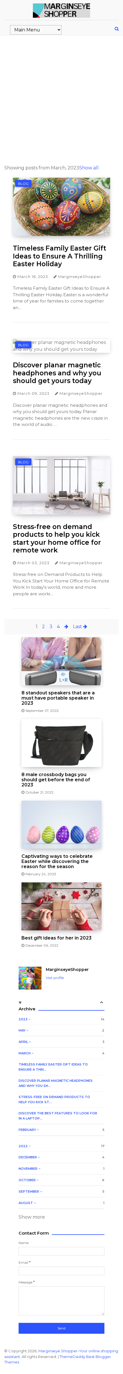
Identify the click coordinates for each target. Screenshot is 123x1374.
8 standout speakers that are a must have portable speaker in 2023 (58, 698)
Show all (89, 168)
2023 (23, 1019)
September (29, 1191)
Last (78, 626)
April (24, 1042)
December (28, 1157)
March (25, 1053)
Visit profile (55, 978)
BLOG (23, 183)
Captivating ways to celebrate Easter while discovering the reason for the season (57, 861)
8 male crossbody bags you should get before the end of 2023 (55, 780)
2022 (24, 1146)
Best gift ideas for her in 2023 (56, 938)
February (28, 1130)
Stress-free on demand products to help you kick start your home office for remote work (57, 538)
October (28, 1180)
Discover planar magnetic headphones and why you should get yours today (57, 373)
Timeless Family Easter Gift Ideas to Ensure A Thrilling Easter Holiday (59, 256)
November (28, 1169)
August (26, 1203)
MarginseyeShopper (67, 969)
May (22, 1030)
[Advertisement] (61, 100)
